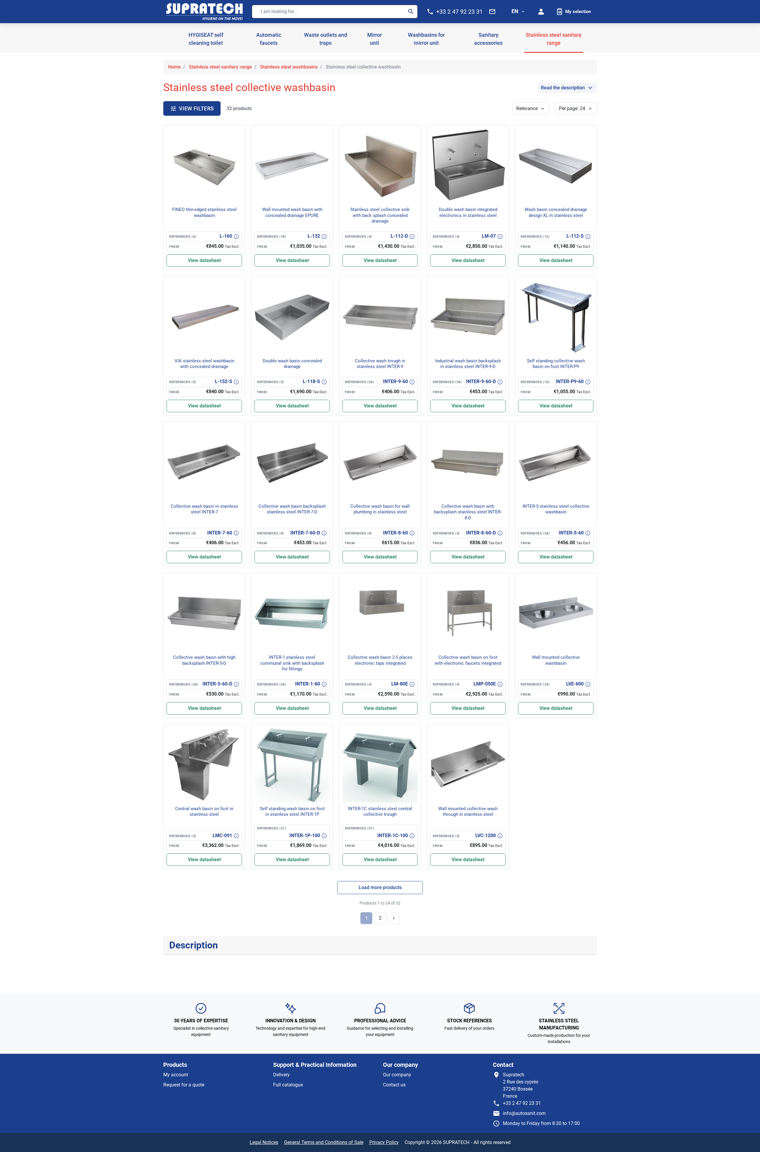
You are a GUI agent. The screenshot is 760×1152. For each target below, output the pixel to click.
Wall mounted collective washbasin (556, 660)
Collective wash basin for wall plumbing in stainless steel (380, 509)
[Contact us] (492, 11)
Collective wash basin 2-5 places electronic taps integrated (380, 660)
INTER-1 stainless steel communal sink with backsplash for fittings (292, 663)
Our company (397, 1075)
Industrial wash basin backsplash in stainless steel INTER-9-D (468, 363)
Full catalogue (288, 1085)
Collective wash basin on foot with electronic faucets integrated (468, 660)
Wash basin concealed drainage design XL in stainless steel (556, 212)
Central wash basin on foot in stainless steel (204, 811)
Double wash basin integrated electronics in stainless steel (468, 212)
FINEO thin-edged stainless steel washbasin (204, 212)
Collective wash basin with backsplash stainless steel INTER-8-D (468, 512)
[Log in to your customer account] (541, 11)
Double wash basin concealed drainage (292, 363)
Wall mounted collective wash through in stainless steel (468, 811)
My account (175, 1075)
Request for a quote (183, 1085)
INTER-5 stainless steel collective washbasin (555, 509)
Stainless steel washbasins (289, 67)
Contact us (394, 1085)
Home (174, 67)
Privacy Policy (384, 1142)
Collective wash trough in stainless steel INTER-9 (380, 363)
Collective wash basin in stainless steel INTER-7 (204, 509)
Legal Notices (264, 1142)
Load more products (380, 887)
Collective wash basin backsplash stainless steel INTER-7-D (292, 509)
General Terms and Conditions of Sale (323, 1142)
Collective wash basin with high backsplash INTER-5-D (204, 660)
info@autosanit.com (524, 1113)
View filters (196, 108)
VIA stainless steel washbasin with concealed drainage (204, 363)
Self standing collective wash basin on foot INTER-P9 (556, 363)
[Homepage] (204, 11)
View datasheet (204, 260)
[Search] (411, 11)
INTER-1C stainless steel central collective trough (380, 811)
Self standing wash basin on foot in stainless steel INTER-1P (292, 811)
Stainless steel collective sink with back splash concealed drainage (380, 215)
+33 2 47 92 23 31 (522, 1103)
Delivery (281, 1075)
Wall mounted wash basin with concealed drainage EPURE (292, 212)
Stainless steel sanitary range (220, 67)
